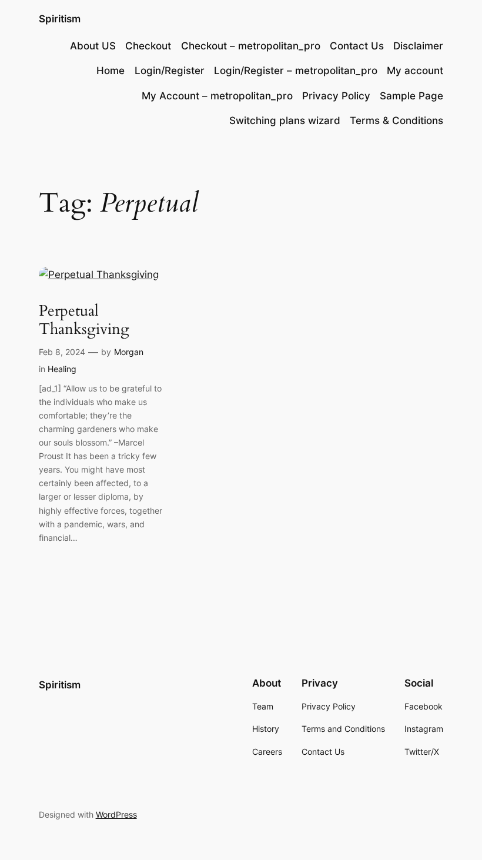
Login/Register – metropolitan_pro (295, 70)
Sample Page (411, 96)
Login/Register (170, 70)
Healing (62, 369)
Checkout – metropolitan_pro (250, 46)
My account (415, 70)
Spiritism (60, 19)
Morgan (128, 352)
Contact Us (357, 46)
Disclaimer (418, 46)
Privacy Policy (336, 96)
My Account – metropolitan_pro (217, 96)
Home (110, 70)
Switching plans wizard (284, 120)
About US (93, 46)
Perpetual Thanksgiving (84, 320)
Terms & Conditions (396, 120)
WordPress (116, 814)
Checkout (148, 46)
